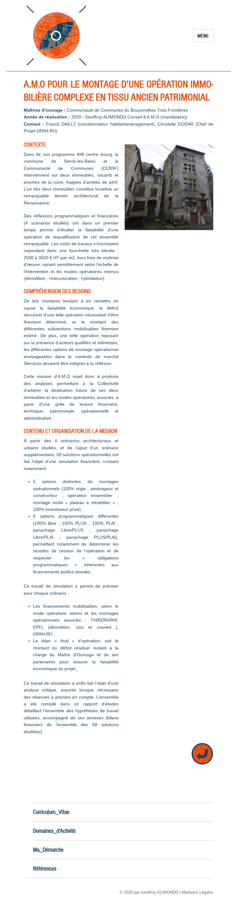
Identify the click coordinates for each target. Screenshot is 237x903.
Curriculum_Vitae (51, 812)
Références (44, 868)
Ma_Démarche (48, 849)
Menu (203, 35)
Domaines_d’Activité (54, 831)
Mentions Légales (197, 892)
